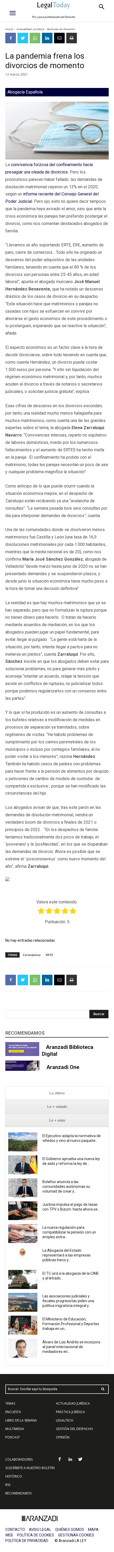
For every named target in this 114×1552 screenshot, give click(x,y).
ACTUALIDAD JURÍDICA (73, 1403)
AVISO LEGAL (40, 1529)
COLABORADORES (19, 1459)
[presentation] (57, 1093)
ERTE (49, 955)
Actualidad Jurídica (30, 29)
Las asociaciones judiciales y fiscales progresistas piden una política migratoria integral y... (68, 1301)
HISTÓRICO (13, 1476)
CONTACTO (15, 1529)
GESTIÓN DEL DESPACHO (74, 1429)
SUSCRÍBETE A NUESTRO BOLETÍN (30, 1468)
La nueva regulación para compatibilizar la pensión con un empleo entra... (69, 1232)
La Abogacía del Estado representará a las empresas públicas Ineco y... (66, 1255)
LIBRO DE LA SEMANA (21, 1420)
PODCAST (12, 1437)
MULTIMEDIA (14, 1429)
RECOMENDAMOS (18, 1493)
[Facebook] (10, 38)
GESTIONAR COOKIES (76, 1535)
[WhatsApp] (35, 38)
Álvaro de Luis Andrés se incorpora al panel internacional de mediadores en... (71, 1347)
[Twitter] (22, 38)
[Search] (102, 1389)
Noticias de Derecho (61, 29)
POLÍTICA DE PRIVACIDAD (26, 1541)
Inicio (9, 29)
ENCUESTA (13, 1412)
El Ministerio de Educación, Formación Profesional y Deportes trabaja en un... (70, 1324)
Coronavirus (32, 955)
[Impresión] (71, 38)
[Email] (59, 38)
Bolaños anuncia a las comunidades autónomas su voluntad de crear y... (66, 1186)
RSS (7, 1485)
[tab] (57, 1093)
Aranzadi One (62, 1067)
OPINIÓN (62, 1437)
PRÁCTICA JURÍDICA (70, 1412)
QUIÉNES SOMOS (69, 1529)
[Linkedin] (47, 38)
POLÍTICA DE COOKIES (35, 1535)
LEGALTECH (64, 1420)
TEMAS (10, 1403)
